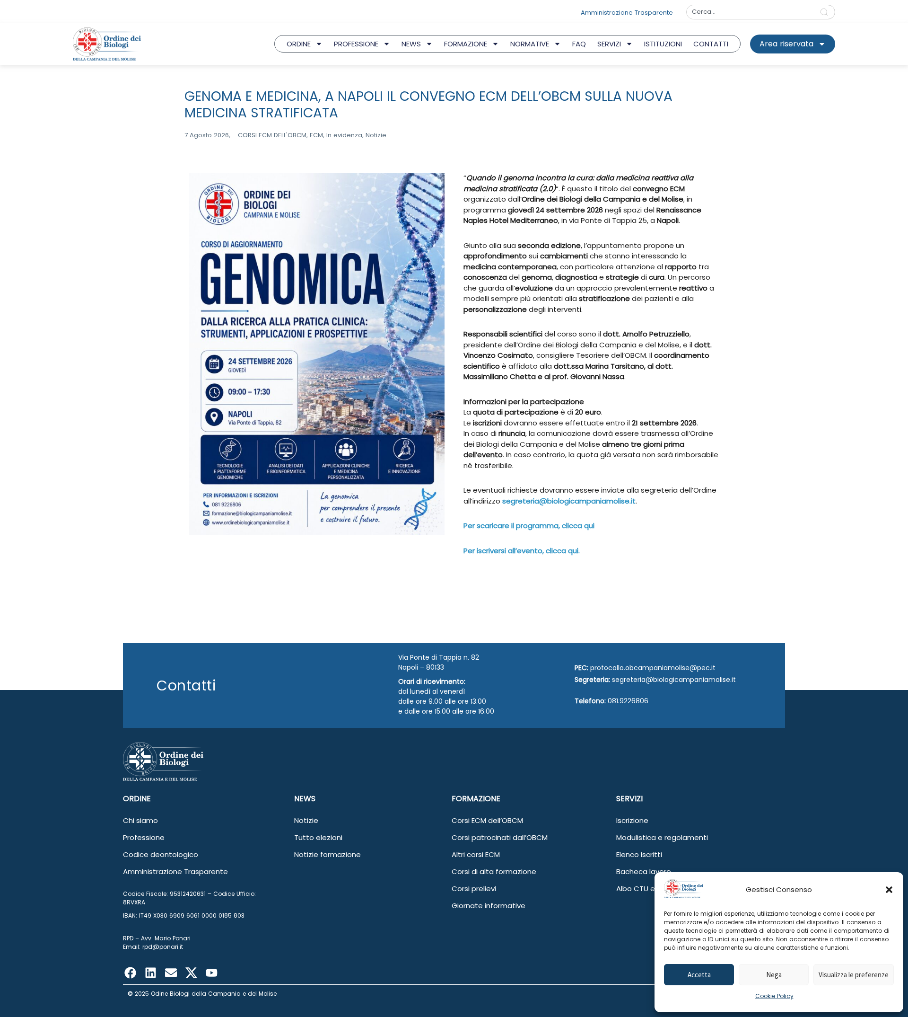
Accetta (699, 974)
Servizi (609, 44)
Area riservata (786, 43)
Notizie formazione (327, 854)
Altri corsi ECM (476, 854)
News (411, 44)
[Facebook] (130, 972)
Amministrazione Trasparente (175, 871)
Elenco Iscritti (639, 854)
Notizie (306, 820)
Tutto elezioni (318, 837)
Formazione (465, 44)
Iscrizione (632, 820)
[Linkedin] (150, 972)
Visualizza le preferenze (854, 974)
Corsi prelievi (474, 888)
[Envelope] (171, 972)
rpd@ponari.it (162, 947)
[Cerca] (826, 12)
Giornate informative (488, 906)
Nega (774, 974)
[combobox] (750, 12)
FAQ (579, 44)
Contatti (710, 44)
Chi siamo (140, 820)
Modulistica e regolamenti (662, 837)
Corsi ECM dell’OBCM (487, 820)
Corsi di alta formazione (494, 871)
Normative (529, 44)
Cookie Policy (774, 996)
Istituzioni (663, 44)
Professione (356, 44)
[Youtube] (211, 972)
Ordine (299, 44)
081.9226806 (628, 701)
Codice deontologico (160, 854)
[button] (889, 889)
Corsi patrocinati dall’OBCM (500, 837)
